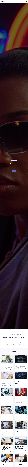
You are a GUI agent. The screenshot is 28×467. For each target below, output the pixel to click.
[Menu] (26, 1)
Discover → (14, 170)
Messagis (3, 1)
